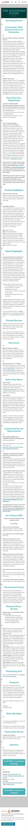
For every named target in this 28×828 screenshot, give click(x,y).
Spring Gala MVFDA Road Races (10, 448)
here (6, 92)
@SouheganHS (10, 784)
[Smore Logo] (5, 2)
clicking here (6, 405)
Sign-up (4, 737)
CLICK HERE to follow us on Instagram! (14, 791)
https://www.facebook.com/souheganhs (12, 782)
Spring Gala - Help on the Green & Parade (13, 447)
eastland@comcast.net (16, 158)
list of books (11, 370)
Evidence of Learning (8, 389)
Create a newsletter (8, 824)
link (14, 152)
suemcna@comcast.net (18, 167)
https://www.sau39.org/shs (14, 774)
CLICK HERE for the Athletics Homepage (14, 762)
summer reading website (9, 368)
